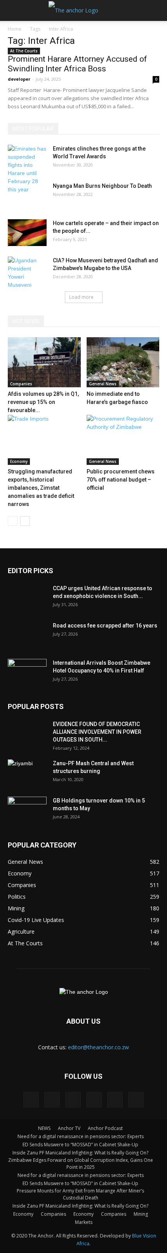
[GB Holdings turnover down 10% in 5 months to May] (27, 810)
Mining (141, 1214)
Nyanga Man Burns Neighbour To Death (102, 186)
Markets (83, 1222)
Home (14, 29)
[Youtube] (136, 1099)
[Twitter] (94, 1099)
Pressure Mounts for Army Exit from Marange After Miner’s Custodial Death (80, 1194)
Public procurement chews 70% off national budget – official (121, 479)
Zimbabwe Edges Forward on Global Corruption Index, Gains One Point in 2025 (80, 1163)
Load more (81, 297)
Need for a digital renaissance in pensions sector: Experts (80, 1136)
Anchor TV (69, 1128)
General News (103, 383)
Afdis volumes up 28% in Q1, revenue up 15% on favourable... (43, 402)
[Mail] (73, 1099)
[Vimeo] (115, 1099)
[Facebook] (31, 1099)
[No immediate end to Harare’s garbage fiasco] (123, 362)
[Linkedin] (52, 1099)
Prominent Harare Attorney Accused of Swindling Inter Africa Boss (77, 63)
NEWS (44, 1128)
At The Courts (24, 51)
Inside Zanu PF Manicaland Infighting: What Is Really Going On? (80, 1152)
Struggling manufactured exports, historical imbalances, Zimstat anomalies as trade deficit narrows (41, 487)
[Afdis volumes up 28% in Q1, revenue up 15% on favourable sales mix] (44, 362)
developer (19, 79)
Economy (19, 461)
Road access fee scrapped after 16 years (105, 625)
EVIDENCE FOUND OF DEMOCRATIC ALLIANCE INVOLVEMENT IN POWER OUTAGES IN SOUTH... (97, 732)
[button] (156, 10)
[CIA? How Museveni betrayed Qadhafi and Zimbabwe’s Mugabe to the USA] (27, 272)
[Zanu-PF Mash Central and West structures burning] (27, 773)
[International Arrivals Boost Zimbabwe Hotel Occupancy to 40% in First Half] (27, 672)
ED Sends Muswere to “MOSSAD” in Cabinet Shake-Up (80, 1144)
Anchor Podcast (105, 1128)
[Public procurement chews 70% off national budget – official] (123, 440)
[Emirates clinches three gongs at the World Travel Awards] (27, 169)
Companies (21, 383)
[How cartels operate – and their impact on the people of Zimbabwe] (27, 232)
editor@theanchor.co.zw (98, 1047)
